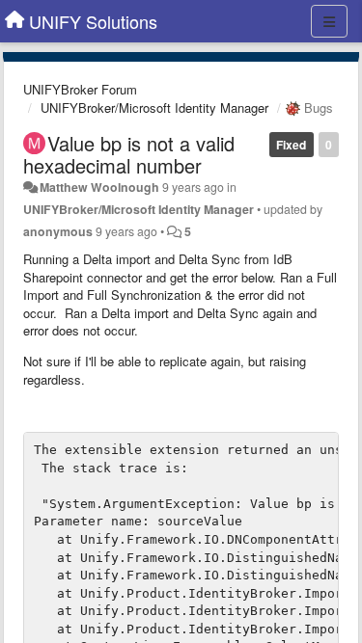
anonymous (58, 231)
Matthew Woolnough (99, 187)
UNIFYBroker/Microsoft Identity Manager (154, 107)
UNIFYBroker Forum (80, 89)
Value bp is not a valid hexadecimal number (129, 154)
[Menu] (329, 21)
